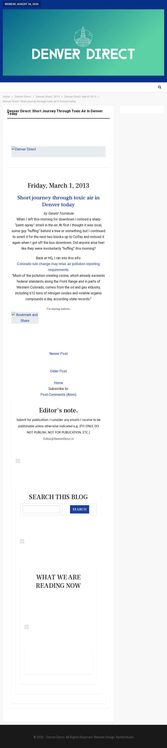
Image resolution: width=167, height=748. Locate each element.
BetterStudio (125, 737)
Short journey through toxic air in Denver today (58, 201)
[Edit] (58, 461)
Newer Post (58, 354)
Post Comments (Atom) (58, 395)
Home (58, 383)
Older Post (58, 371)
